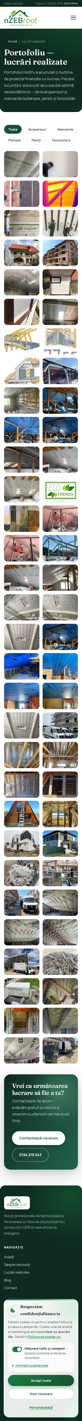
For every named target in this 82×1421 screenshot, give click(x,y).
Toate (12, 129)
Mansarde (65, 129)
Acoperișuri (37, 129)
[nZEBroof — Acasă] (21, 17)
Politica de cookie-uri (44, 1337)
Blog (7, 1280)
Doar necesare (41, 1394)
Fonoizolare (61, 140)
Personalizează (41, 1407)
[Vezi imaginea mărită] (21, 164)
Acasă (12, 41)
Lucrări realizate (16, 1272)
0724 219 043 (71, 3)
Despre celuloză (17, 1264)
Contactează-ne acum (38, 1138)
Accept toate (41, 1380)
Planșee (14, 140)
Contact (10, 1287)
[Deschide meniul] (73, 17)
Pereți (36, 140)
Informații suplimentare (31, 1365)
